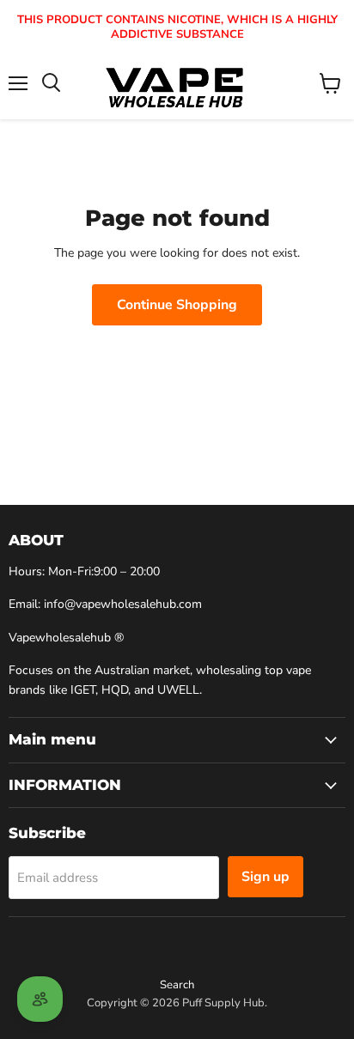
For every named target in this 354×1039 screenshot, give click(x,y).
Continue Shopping (177, 304)
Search (177, 985)
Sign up (265, 876)
